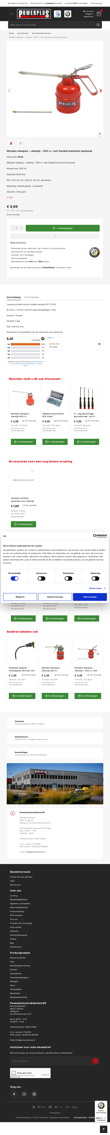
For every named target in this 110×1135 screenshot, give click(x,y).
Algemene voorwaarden (20, 903)
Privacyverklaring (17, 911)
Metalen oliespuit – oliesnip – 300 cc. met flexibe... (86, 669)
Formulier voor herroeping (21, 923)
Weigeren (20, 597)
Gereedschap (22, 33)
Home (11, 33)
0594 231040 (30, 1027)
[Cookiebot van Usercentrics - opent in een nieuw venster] (95, 536)
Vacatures (14, 931)
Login (12, 881)
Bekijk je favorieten (18, 242)
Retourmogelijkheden (19, 907)
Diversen (13, 970)
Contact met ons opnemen (21, 877)
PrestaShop (55, 1113)
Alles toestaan (90, 597)
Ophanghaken (16, 989)
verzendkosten (18, 431)
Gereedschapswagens (19, 977)
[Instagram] (34, 1094)
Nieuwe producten (18, 958)
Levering (13, 896)
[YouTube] (24, 1094)
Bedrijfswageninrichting (20, 966)
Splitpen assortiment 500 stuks (53, 415)
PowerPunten (15, 947)
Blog (12, 943)
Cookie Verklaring (23, 1117)
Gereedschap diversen (41, 33)
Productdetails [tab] (31, 297)
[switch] (41, 578)
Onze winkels (15, 927)
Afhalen (13, 939)
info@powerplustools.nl (36, 852)
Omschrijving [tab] (14, 297)
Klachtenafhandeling (18, 935)
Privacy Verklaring (40, 1117)
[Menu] (105, 1102)
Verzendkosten (27, 210)
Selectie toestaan (55, 597)
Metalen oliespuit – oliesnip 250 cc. (51, 669)
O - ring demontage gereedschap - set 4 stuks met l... (84, 415)
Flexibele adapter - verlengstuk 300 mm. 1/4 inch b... (21, 669)
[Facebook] (14, 1094)
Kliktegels (14, 981)
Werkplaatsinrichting (18, 997)
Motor (12, 985)
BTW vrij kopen (16, 915)
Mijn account (15, 885)
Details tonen (95, 588)
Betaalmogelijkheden (18, 899)
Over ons (14, 919)
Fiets (12, 962)
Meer (11, 197)
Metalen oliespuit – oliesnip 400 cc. (20, 415)
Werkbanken (15, 993)
